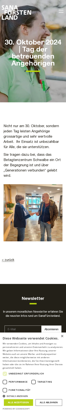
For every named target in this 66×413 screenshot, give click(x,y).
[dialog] (33, 372)
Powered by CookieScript (16, 409)
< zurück (8, 260)
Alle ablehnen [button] (49, 402)
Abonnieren (51, 329)
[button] (33, 396)
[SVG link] (16, 12)
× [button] (62, 336)
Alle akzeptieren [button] (18, 402)
